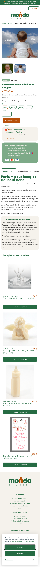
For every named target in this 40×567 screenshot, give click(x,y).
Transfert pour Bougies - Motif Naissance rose (17, 457)
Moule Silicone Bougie (9, 348)
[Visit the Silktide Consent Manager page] (33, 560)
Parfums (9, 23)
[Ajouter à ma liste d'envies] (34, 262)
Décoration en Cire (8, 454)
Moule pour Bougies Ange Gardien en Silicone (18, 352)
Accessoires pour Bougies (10, 296)
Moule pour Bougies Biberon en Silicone (17, 404)
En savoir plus (9, 138)
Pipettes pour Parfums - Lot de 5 (18, 298)
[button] (6, 8)
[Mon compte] (11, 8)
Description (8, 171)
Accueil (3, 23)
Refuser (20, 553)
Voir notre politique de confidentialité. (23, 542)
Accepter (20, 547)
